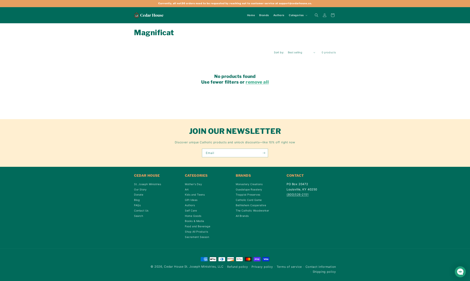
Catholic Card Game (249, 199)
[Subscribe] (264, 153)
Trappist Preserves (248, 194)
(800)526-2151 (298, 194)
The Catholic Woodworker (252, 210)
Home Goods (193, 215)
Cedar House (174, 266)
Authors (190, 205)
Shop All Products (196, 231)
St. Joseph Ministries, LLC (204, 266)
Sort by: (279, 52)
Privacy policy (262, 267)
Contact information (321, 267)
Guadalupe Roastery (249, 189)
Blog (137, 199)
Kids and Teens (195, 194)
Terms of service (289, 267)
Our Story (140, 189)
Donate (138, 194)
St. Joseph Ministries (147, 184)
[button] (298, 15)
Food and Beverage (197, 226)
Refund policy (237, 267)
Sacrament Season (197, 236)
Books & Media (194, 221)
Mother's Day (193, 184)
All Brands (242, 215)
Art (187, 189)
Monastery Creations (249, 184)
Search (138, 215)
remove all (257, 82)
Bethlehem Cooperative (251, 205)
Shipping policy (324, 272)
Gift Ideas (191, 199)
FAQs (137, 205)
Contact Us (141, 210)
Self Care (191, 210)
